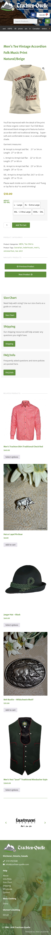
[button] (43, 68)
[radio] (18, 205)
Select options (11, 457)
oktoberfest (9, 251)
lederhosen (28, 247)
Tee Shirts (28, 244)
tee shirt (19, 251)
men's (36, 247)
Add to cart (21, 225)
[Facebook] (33, 15)
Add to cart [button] (10, 545)
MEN (21, 244)
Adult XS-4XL (7, 201)
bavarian (18, 247)
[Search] (39, 21)
